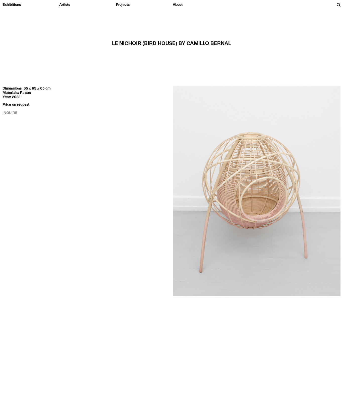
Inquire (10, 113)
